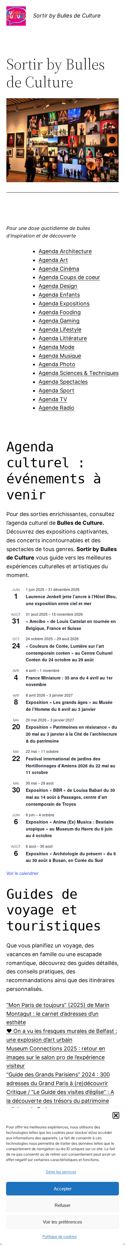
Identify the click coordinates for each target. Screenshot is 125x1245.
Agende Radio (56, 408)
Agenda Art (53, 260)
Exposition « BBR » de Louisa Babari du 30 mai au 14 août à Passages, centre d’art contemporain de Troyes (70, 797)
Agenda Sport (56, 390)
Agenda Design (58, 286)
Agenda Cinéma (59, 269)
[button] (116, 1115)
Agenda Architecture (65, 251)
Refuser (62, 1205)
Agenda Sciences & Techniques (79, 373)
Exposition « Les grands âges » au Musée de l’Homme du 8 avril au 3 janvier (69, 705)
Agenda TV (53, 399)
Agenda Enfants (59, 295)
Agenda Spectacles (63, 382)
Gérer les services (61, 1171)
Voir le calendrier (22, 873)
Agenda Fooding (60, 312)
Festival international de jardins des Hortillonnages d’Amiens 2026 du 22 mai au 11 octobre (70, 765)
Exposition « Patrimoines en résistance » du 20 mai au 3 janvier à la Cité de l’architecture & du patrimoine (71, 733)
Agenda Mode (56, 347)
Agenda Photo (57, 364)
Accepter (63, 1188)
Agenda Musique (60, 356)
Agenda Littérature (63, 338)
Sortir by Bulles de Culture (67, 15)
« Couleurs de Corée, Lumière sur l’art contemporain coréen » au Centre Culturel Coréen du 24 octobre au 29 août (69, 653)
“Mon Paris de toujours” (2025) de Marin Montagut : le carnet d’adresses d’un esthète (58, 1014)
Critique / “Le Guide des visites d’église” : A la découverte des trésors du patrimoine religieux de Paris (60, 1101)
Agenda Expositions (64, 303)
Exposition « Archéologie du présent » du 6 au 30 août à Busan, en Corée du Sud (71, 856)
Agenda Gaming (59, 321)
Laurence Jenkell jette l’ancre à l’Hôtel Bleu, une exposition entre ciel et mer (71, 599)
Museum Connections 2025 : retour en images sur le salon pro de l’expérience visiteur (55, 1057)
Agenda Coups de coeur (69, 277)
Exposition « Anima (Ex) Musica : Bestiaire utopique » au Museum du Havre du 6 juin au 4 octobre (70, 828)
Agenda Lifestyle (60, 329)
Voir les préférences (62, 1221)
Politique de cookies (59, 1236)
